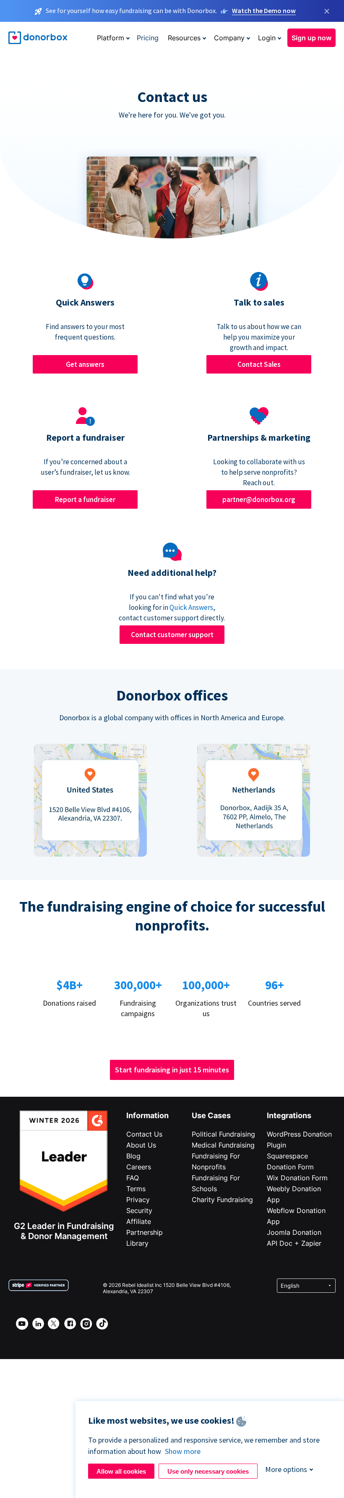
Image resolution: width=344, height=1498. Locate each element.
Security (139, 1210)
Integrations (289, 1115)
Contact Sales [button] (259, 364)
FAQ (132, 1178)
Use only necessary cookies (208, 1471)
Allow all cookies (121, 1471)
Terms (136, 1188)
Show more (183, 1451)
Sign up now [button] (311, 38)
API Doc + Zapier (294, 1243)
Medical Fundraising (223, 1145)
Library (137, 1243)
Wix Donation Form (297, 1178)
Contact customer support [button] (172, 634)
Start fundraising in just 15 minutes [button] (172, 1069)
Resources (184, 38)
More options (286, 1469)
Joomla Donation (294, 1232)
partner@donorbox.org (258, 499)
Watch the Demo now (264, 10)
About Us (141, 1145)
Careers (138, 1167)
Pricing (148, 38)
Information (147, 1115)
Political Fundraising (223, 1134)
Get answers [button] (85, 364)
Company (229, 38)
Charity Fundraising (222, 1199)
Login (267, 38)
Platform (110, 38)
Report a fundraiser (85, 499)
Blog (133, 1156)
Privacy (138, 1199)
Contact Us (144, 1134)
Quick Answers (191, 607)
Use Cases (211, 1115)
